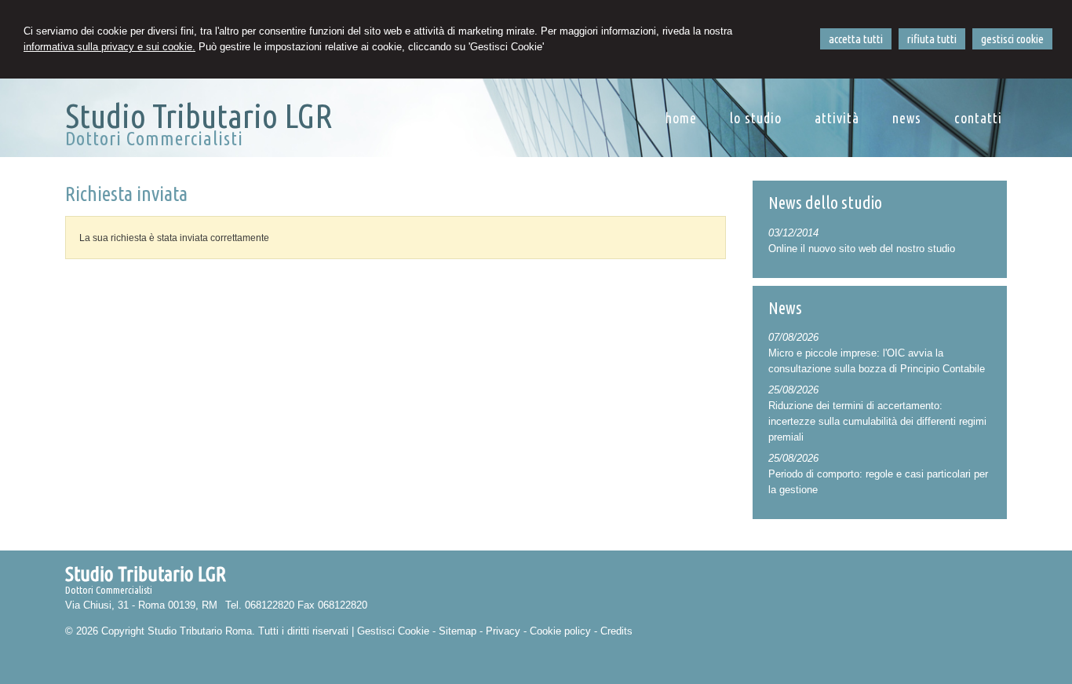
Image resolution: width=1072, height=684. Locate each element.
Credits (616, 631)
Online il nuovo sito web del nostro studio (861, 248)
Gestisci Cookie (393, 631)
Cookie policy (560, 631)
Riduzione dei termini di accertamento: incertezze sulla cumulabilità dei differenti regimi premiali (877, 421)
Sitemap (457, 631)
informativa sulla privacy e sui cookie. (109, 47)
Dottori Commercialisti (154, 138)
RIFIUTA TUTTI (932, 39)
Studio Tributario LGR (199, 115)
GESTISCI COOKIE (1012, 39)
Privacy (503, 631)
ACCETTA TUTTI (856, 39)
